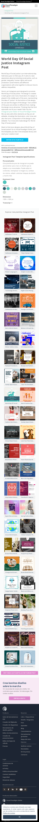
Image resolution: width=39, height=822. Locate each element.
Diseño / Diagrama (27, 720)
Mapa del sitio (26, 739)
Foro (22, 723)
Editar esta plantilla (14, 140)
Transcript (7, 203)
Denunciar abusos (9, 780)
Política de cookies (9, 813)
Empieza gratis (19, 698)
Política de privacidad (10, 771)
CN (17, 152)
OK (19, 817)
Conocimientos (26, 731)
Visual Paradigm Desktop (23, 1)
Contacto (24, 755)
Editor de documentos (10, 733)
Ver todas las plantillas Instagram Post (19, 673)
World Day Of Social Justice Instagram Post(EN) (14, 147)
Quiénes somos (26, 746)
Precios (5, 746)
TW (15, 152)
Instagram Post (9, 11)
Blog (22, 728)
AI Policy (5, 768)
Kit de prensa (25, 752)
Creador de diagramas (10, 725)
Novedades (25, 749)
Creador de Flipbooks (10, 722)
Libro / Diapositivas (27, 717)
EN (13, 152)
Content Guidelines (9, 774)
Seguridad (6, 777)
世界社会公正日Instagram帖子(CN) (24, 150)
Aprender (24, 725)
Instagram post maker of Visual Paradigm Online (18, 112)
